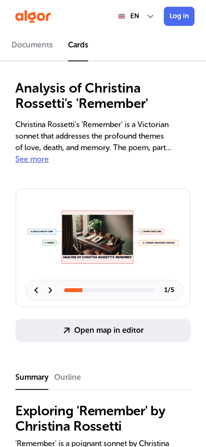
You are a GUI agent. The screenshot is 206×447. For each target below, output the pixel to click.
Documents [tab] (32, 44)
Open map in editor (109, 330)
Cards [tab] (78, 44)
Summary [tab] (31, 377)
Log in (179, 16)
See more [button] (32, 159)
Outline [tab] (67, 377)
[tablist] (103, 46)
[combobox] (136, 16)
